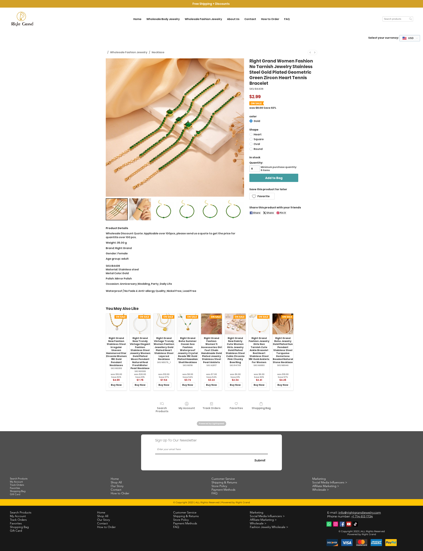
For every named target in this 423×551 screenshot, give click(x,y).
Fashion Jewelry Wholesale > (269, 527)
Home (101, 512)
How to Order (106, 527)
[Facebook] (342, 524)
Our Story (103, 520)
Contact (102, 523)
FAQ (176, 527)
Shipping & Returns (186, 516)
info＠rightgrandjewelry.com (359, 512)
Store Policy (181, 520)
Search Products (20, 512)
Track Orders (18, 520)
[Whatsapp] (329, 524)
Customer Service (184, 512)
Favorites (16, 523)
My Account (18, 516)
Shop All (102, 516)
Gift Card (16, 530)
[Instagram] (335, 524)
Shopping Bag (19, 527)
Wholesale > (258, 523)
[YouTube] (348, 524)
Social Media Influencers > (267, 516)
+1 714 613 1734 (362, 516)
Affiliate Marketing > (263, 520)
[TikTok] (355, 524)
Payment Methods (185, 523)
